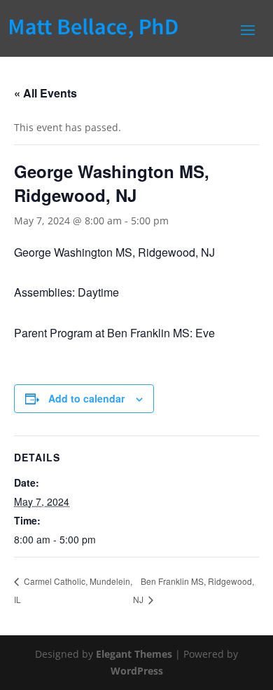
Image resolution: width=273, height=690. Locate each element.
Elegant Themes (134, 654)
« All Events (45, 93)
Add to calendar (86, 398)
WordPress (137, 670)
